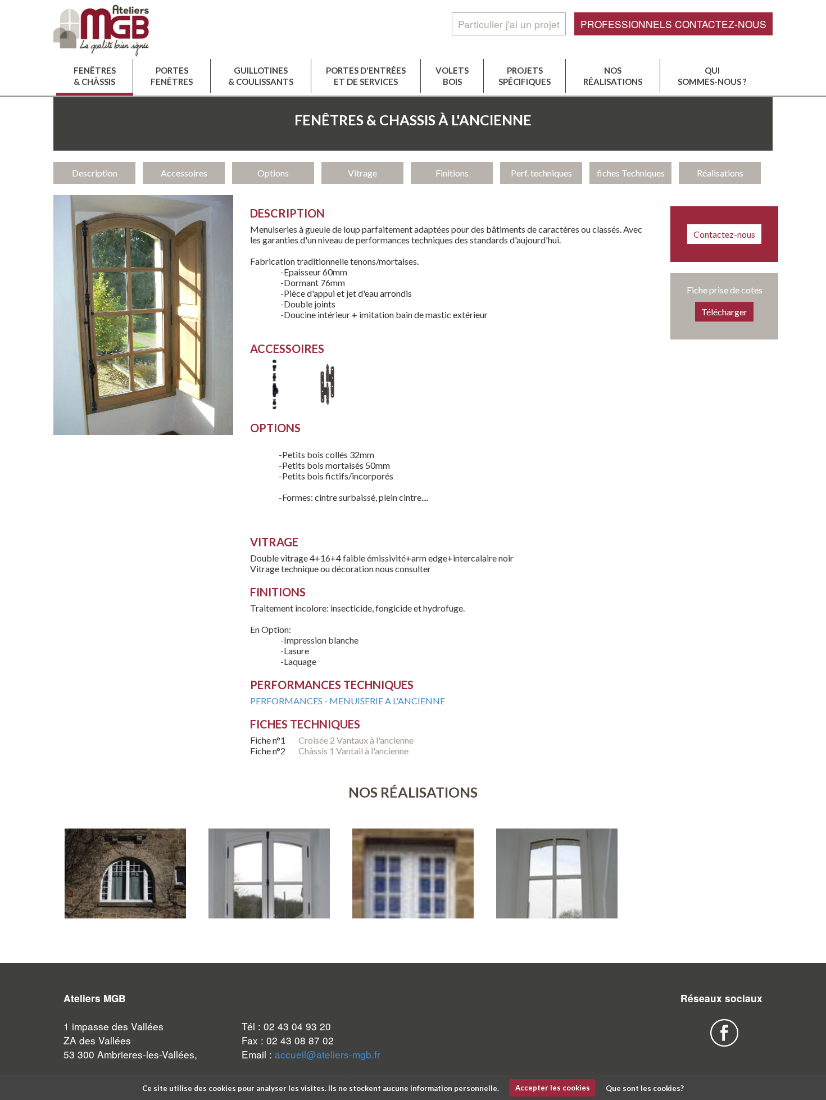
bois (452, 76)
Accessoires (184, 173)
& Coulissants (260, 76)
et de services (366, 76)
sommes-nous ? (712, 76)
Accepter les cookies (552, 1087)
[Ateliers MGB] (125, 29)
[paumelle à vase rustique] (327, 406)
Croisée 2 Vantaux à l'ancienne (356, 740)
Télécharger (724, 311)
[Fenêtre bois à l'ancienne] (269, 909)
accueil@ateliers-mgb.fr (327, 1054)
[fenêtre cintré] (125, 874)
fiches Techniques (631, 173)
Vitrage (362, 173)
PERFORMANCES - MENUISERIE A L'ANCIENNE (347, 700)
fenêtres (172, 76)
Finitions (452, 173)
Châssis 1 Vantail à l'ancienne (353, 750)
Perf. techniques (541, 173)
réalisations (612, 76)
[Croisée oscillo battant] (557, 909)
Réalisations (720, 173)
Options (273, 173)
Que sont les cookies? (645, 1087)
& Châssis (95, 76)
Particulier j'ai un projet (509, 24)
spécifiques (524, 76)
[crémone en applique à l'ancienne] (275, 406)
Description (94, 173)
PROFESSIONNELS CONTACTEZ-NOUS (673, 24)
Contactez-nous (724, 234)
